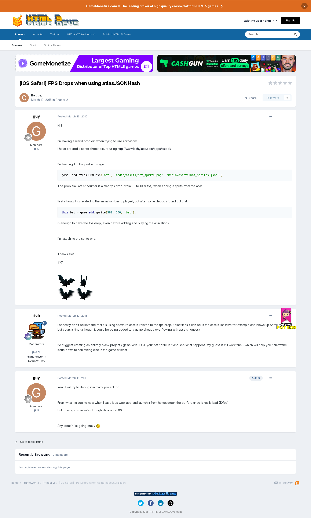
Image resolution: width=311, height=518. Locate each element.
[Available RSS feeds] (297, 483)
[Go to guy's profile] (24, 97)
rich (36, 315)
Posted (72, 116)
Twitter (54, 34)
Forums (17, 45)
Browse (20, 34)
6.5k (37, 352)
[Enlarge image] (98, 425)
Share (252, 97)
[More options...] (270, 116)
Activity (38, 34)
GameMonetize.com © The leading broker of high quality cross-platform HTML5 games (152, 6)
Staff (33, 45)
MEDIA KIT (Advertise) (81, 34)
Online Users (52, 45)
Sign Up (291, 20)
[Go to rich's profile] (36, 330)
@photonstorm (36, 356)
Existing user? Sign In (260, 20)
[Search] (295, 34)
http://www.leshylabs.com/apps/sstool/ (144, 148)
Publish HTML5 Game (117, 34)
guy (38, 95)
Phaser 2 (62, 100)
